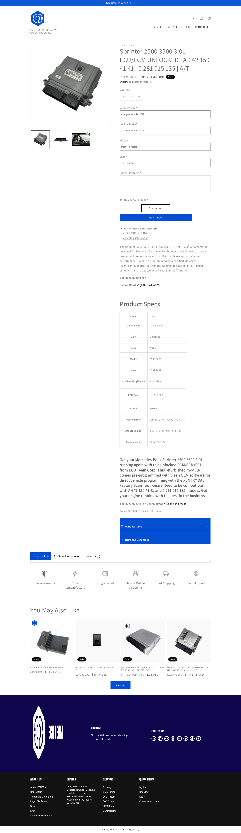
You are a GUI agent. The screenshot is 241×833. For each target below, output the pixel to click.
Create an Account (149, 801)
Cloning (107, 787)
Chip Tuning (109, 792)
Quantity (125, 89)
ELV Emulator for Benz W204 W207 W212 (49, 667)
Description (42, 556)
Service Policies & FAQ (41, 815)
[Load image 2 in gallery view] (60, 139)
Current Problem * (130, 173)
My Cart (143, 787)
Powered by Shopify (131, 830)
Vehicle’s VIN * (128, 108)
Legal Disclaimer (39, 801)
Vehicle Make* (128, 124)
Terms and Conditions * (134, 199)
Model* (124, 140)
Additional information (67, 556)
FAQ (32, 811)
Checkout (144, 792)
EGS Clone (108, 801)
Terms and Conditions (41, 796)
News (33, 806)
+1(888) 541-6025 (148, 285)
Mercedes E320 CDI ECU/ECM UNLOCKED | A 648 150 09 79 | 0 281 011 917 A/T (187, 668)
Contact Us (36, 792)
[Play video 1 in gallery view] (81, 139)
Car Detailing (110, 811)
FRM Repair (109, 806)
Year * (123, 156)
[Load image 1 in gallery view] (40, 139)
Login (142, 796)
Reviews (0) (92, 556)
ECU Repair (109, 796)
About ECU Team (39, 787)
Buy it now (155, 217)
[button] (194, 18)
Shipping (124, 82)
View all (121, 685)
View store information (135, 238)
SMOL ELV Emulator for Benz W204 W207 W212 (95, 668)
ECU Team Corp (115, 830)
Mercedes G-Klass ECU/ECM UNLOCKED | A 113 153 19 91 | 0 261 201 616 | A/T (143, 668)
